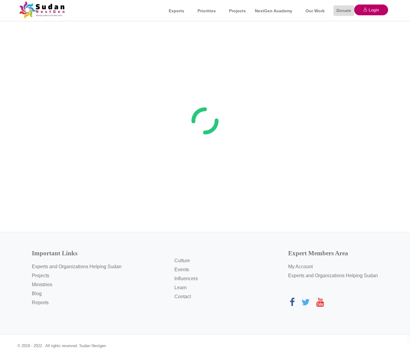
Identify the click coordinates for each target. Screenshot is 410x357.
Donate (343, 10)
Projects (237, 10)
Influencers (186, 278)
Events (181, 269)
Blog (37, 293)
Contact (182, 296)
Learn (180, 287)
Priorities (206, 10)
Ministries (42, 284)
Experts (176, 10)
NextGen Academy (273, 10)
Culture (182, 260)
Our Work (315, 10)
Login (373, 10)
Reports (40, 302)
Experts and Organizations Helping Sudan (77, 266)
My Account (300, 266)
